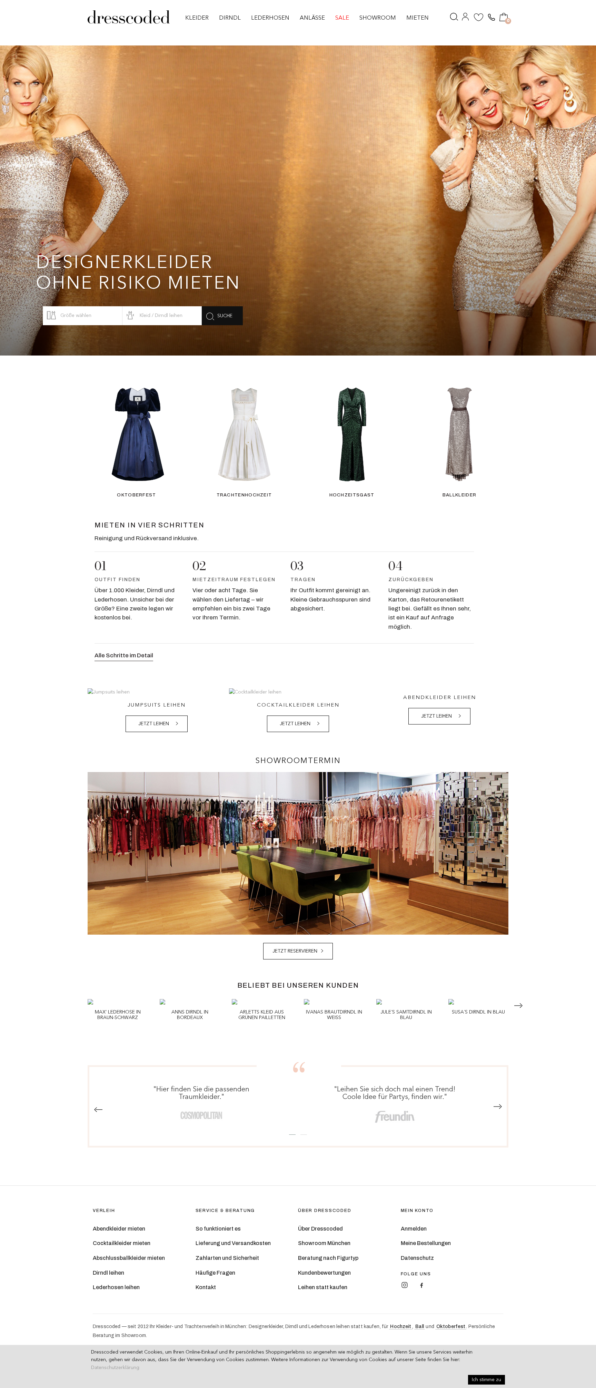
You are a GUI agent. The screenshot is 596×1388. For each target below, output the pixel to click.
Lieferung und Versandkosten (233, 1243)
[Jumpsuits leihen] (157, 692)
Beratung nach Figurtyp (328, 1258)
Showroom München (324, 1243)
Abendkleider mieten (119, 1229)
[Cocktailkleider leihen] (298, 692)
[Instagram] (404, 1285)
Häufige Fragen (215, 1273)
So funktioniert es (218, 1229)
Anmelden (414, 1229)
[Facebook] (421, 1285)
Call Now (491, 17)
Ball (419, 1326)
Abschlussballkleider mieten (129, 1258)
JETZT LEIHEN (153, 723)
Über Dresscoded (320, 1229)
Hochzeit (400, 1326)
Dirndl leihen (108, 1273)
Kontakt (206, 1287)
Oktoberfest (451, 1326)
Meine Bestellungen (426, 1243)
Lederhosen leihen (116, 1287)
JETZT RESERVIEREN (294, 951)
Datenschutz (417, 1258)
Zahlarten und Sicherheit (227, 1258)
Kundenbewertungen (324, 1273)
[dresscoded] (129, 17)
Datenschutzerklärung (115, 1367)
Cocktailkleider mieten (121, 1243)
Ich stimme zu (486, 1379)
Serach (454, 18)
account (465, 18)
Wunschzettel (478, 18)
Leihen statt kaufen (322, 1287)
